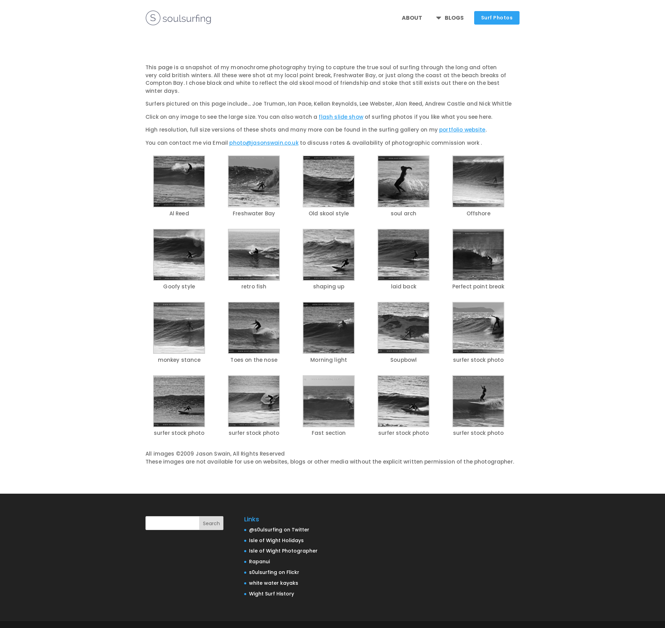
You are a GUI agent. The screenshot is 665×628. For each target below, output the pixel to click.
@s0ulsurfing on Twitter (279, 529)
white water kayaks (273, 583)
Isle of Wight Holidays (276, 540)
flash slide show (341, 116)
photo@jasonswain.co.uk (263, 142)
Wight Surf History (271, 593)
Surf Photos (497, 17)
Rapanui (259, 561)
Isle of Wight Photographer (283, 550)
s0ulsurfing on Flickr (274, 572)
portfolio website (462, 129)
